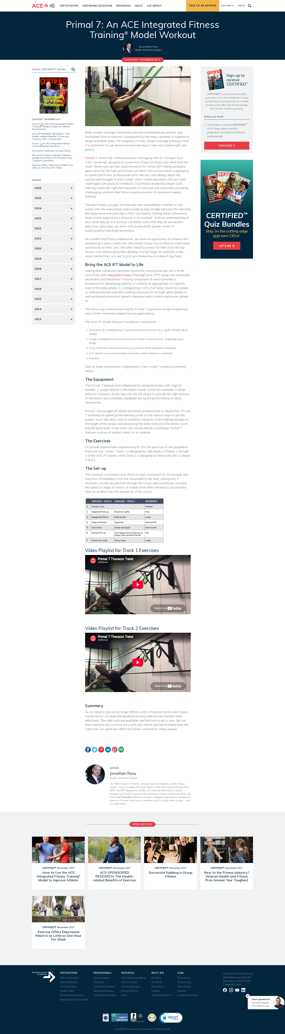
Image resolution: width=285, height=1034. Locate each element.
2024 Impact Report (161, 995)
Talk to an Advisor (202, 5)
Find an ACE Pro (129, 991)
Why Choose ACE (69, 978)
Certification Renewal (104, 995)
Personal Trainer (68, 986)
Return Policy (184, 986)
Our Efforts (156, 982)
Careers (155, 991)
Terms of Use (183, 978)
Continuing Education (104, 986)
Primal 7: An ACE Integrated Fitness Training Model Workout (51, 145)
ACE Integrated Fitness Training (122, 275)
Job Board (99, 982)
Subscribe (225, 145)
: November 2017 (142, 59)
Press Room (157, 986)
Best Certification (68, 982)
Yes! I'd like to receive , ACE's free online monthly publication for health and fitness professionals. (227, 130)
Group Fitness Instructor (72, 995)
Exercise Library (129, 982)
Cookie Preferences (187, 995)
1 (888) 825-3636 (232, 984)
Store (124, 995)
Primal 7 (91, 158)
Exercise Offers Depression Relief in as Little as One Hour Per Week (52, 166)
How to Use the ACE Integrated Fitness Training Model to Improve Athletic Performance (53, 126)
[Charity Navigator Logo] (119, 1017)
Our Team (156, 978)
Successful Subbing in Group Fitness (51, 150)
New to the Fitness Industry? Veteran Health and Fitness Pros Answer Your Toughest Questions (52, 158)
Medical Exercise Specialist (74, 999)
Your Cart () (227, 6)
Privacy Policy (184, 982)
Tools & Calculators (130, 986)
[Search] (73, 69)
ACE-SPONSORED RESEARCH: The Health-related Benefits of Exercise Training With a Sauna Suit (51, 136)
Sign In (241, 6)
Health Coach (67, 991)
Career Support (101, 978)
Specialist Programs (104, 991)
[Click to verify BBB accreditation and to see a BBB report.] (137, 1017)
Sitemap (181, 991)
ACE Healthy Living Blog (133, 978)
